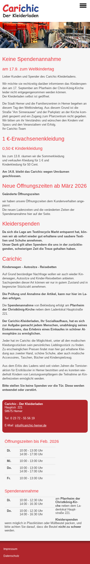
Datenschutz (11, 555)
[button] (83, 5)
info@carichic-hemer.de (30, 425)
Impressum (10, 548)
